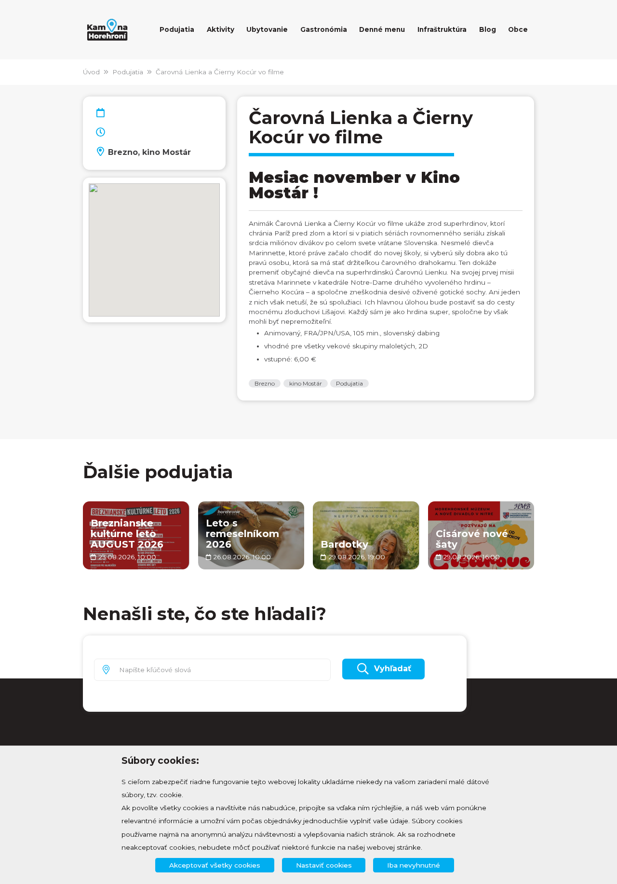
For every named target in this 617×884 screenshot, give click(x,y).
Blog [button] (487, 29)
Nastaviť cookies (324, 865)
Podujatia (127, 72)
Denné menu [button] (382, 29)
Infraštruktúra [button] (442, 29)
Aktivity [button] (220, 29)
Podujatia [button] (177, 29)
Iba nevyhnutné (413, 865)
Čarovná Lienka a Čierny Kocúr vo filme (220, 72)
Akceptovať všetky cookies (214, 865)
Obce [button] (518, 29)
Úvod (91, 72)
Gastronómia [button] (323, 29)
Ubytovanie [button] (267, 29)
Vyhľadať (392, 668)
